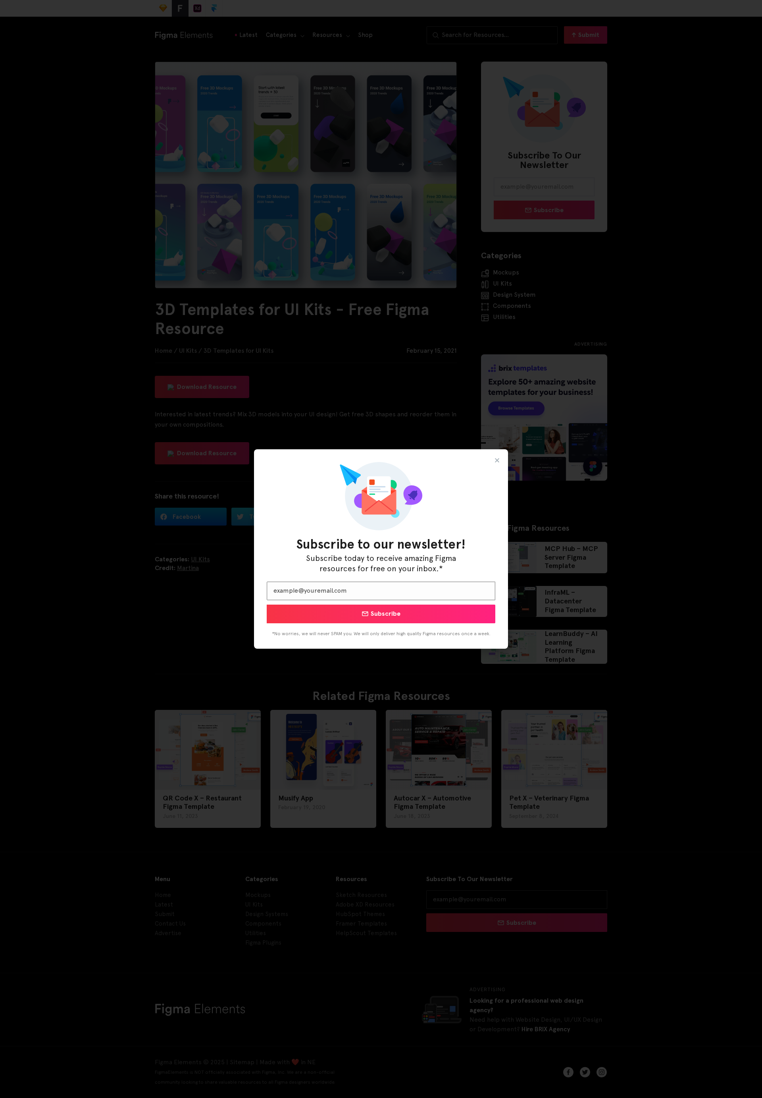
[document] (381, 549)
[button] (497, 460)
